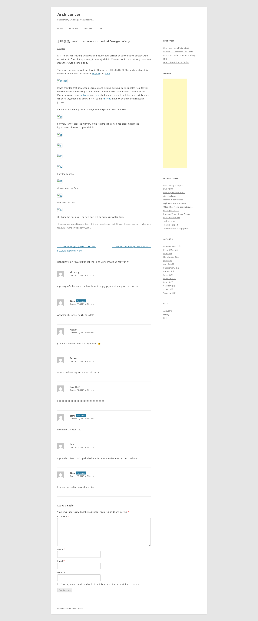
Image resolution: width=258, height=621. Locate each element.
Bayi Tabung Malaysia (172, 185)
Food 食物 (167, 253)
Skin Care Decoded (171, 217)
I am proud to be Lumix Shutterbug (179, 55)
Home (60, 28)
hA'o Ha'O (75, 386)
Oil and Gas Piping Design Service (177, 207)
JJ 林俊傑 (114, 224)
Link (100, 28)
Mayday (96, 73)
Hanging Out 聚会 (171, 257)
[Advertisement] (175, 123)
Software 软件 (169, 278)
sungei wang (66, 227)
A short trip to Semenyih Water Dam (131, 246)
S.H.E (107, 73)
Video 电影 (168, 289)
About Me (73, 28)
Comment (63, 516)
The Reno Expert (170, 224)
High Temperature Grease (174, 203)
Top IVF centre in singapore (175, 228)
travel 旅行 (168, 282)
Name (61, 549)
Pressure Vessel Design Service (176, 214)
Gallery (88, 28)
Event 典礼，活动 (87, 224)
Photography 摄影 (171, 267)
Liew (72, 300)
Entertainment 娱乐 (172, 246)
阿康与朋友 (168, 189)
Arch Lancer (68, 14)
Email (61, 561)
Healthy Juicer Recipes (173, 199)
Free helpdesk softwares (174, 192)
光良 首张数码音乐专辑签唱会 (176, 62)
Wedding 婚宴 (169, 293)
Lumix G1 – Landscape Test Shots (178, 51)
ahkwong (74, 272)
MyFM (135, 224)
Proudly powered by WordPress (70, 608)
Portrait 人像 (169, 271)
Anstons (107, 98)
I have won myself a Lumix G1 (176, 48)
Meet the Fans (125, 224)
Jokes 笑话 (167, 260)
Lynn (97, 95)
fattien (73, 358)
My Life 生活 (168, 264)
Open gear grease (171, 210)
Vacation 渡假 (169, 285)
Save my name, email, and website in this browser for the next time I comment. (101, 584)
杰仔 (165, 59)
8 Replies (61, 48)
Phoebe (142, 224)
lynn (72, 444)
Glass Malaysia (169, 196)
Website (61, 572)
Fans (107, 224)
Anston (73, 329)
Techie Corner (169, 221)
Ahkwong (85, 95)
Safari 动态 (168, 275)
